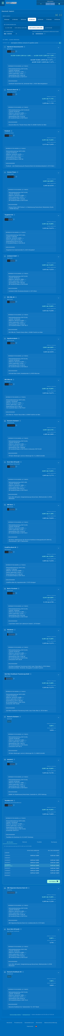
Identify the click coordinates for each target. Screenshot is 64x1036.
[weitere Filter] (56, 15)
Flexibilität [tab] (39, 842)
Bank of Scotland (12, 588)
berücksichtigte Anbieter (15, 1014)
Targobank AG (9, 214)
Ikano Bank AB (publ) (13, 462)
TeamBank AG (9, 800)
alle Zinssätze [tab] (10, 842)
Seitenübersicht (29, 1022)
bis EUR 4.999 (8, 27)
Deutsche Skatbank (13, 420)
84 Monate (57, 19)
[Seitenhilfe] (59, 4)
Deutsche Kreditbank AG (14, 972)
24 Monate (15, 19)
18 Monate (6, 19)
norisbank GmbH (12, 256)
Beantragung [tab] (54, 842)
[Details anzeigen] (58, 47)
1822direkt (10, 629)
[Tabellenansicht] (41, 4)
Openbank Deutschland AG (15, 46)
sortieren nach (6, 42)
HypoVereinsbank (12, 338)
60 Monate (40, 19)
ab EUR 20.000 (48, 27)
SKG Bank (10, 504)
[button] (32, 65)
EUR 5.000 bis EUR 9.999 (21, 27)
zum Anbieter (53, 881)
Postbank (7, 131)
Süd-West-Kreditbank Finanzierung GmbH (17, 674)
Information (50, 1)
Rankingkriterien (26, 1014)
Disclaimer (39, 1022)
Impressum (30, 1026)
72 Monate (49, 19)
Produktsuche (18, 1022)
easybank (10, 759)
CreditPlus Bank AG (10, 547)
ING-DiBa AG (11, 297)
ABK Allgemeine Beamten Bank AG (17, 888)
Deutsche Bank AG (12, 89)
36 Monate (23, 19)
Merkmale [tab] (24, 842)
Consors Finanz (11, 172)
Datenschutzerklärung (50, 1022)
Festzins (9, 721)
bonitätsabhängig (11, 51)
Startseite (9, 1022)
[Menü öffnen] (2, 3)
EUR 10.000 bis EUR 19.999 (35, 27)
